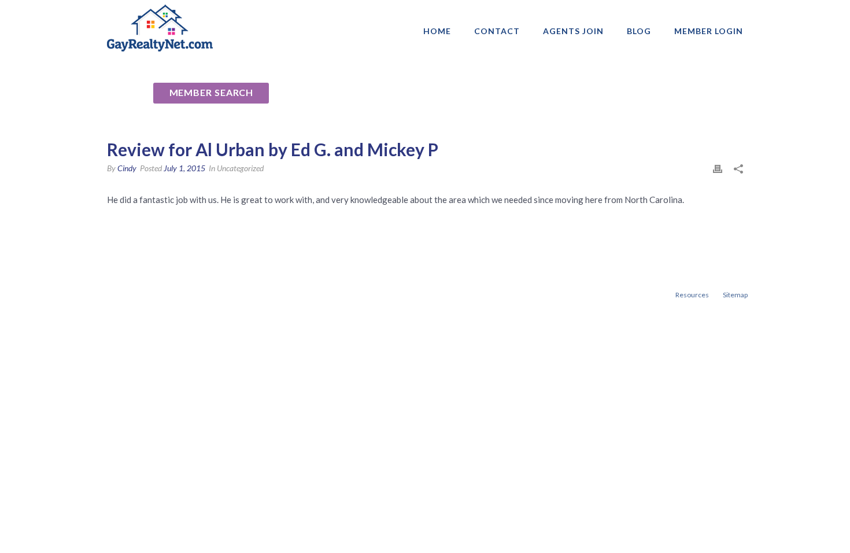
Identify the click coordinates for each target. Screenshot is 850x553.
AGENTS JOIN (573, 31)
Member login (708, 31)
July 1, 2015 (184, 168)
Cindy (126, 168)
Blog (639, 31)
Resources (692, 294)
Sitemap (735, 294)
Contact (497, 31)
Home (437, 31)
